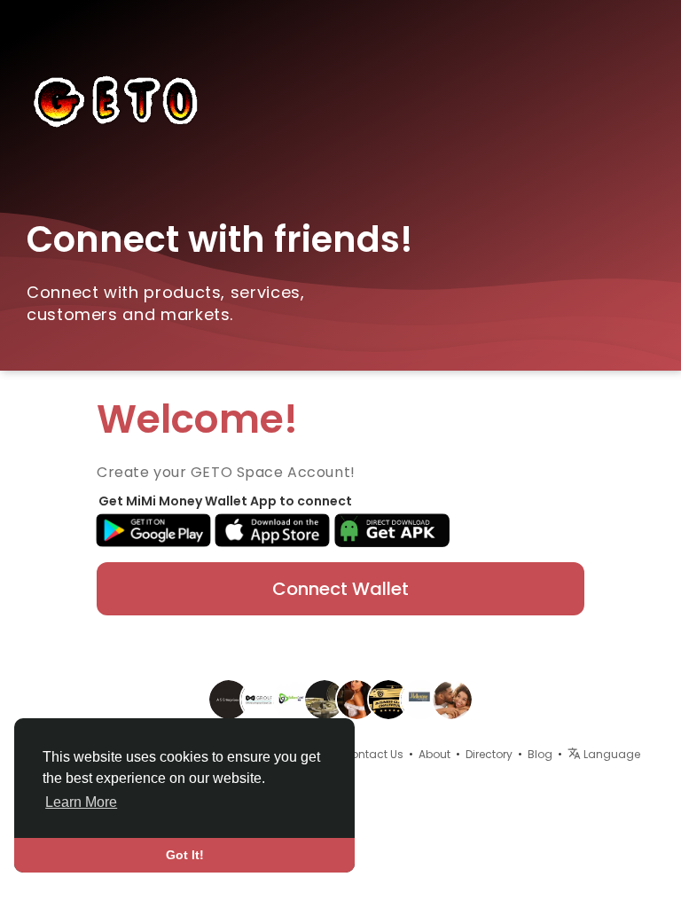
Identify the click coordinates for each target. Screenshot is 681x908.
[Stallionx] (452, 698)
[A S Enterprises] (228, 698)
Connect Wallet (340, 588)
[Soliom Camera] (292, 698)
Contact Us (372, 754)
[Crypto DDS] (324, 698)
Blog (540, 754)
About (434, 754)
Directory (489, 754)
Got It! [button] (185, 855)
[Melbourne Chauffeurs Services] (420, 698)
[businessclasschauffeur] (388, 698)
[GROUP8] (260, 698)
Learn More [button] (81, 802)
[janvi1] (356, 698)
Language (610, 754)
